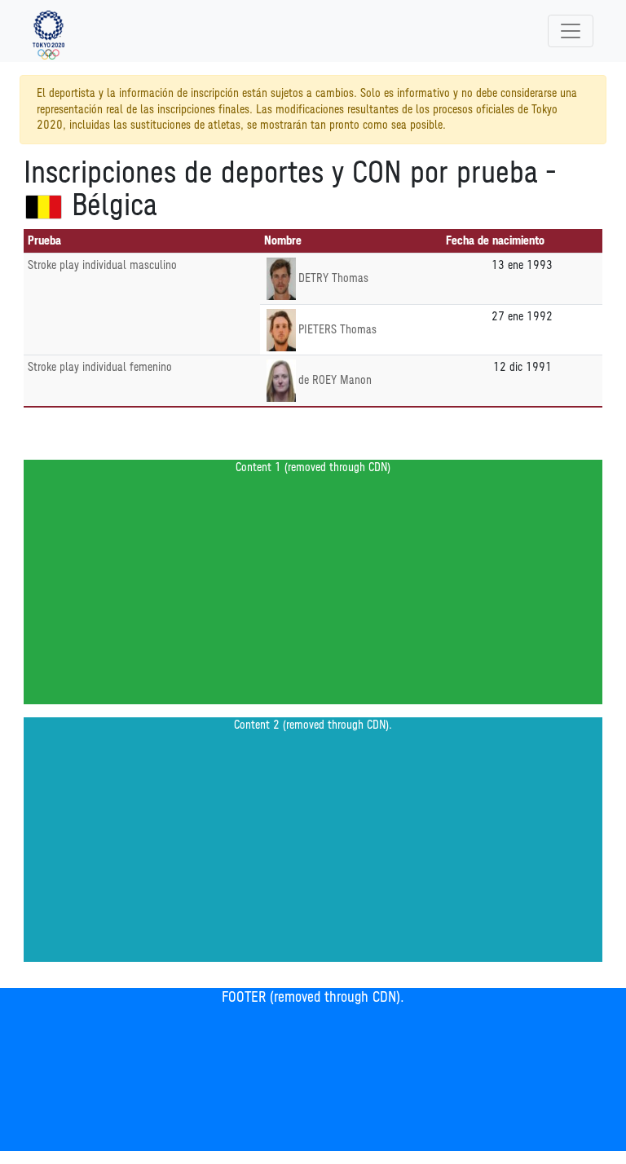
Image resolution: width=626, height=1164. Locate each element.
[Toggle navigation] (570, 31)
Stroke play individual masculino (102, 265)
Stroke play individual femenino (100, 367)
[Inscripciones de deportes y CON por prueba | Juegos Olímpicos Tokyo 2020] (48, 31)
